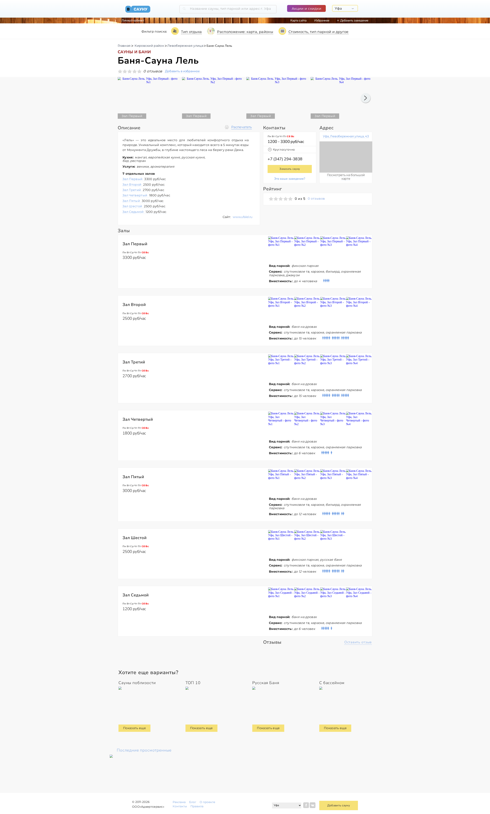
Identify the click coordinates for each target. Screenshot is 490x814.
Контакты (180, 806)
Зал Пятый (143, 201)
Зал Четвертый (146, 195)
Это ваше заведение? (289, 178)
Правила (196, 806)
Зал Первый (144, 179)
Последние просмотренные (144, 750)
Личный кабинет (133, 20)
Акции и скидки (306, 9)
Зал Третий (143, 190)
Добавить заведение (354, 20)
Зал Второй (143, 184)
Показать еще (134, 728)
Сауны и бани (134, 52)
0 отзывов (316, 198)
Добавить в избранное (182, 71)
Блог (192, 802)
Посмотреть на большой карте (346, 176)
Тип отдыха (191, 32)
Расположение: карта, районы (245, 32)
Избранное (321, 20)
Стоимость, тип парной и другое (318, 32)
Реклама (179, 802)
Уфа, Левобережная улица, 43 (346, 136)
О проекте (207, 802)
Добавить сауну (338, 805)
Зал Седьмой (144, 212)
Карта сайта (298, 20)
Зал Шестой (143, 206)
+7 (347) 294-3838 (285, 159)
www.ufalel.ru (242, 217)
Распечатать (241, 127)
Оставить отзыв (358, 642)
